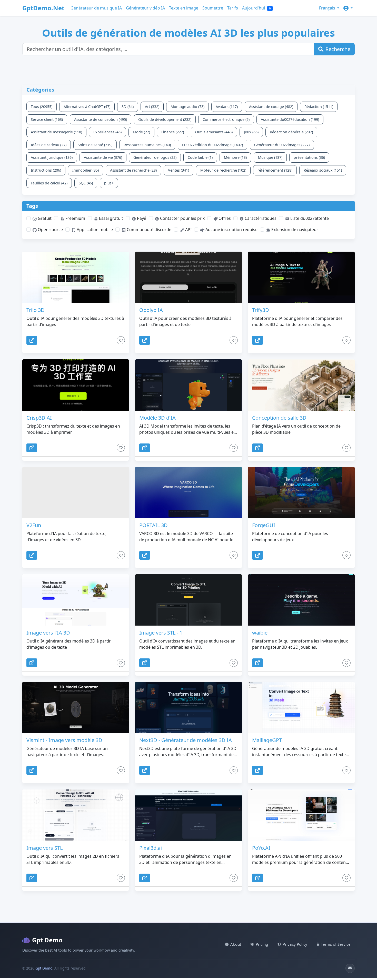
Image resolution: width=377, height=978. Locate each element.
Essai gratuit (110, 218)
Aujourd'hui (256, 8)
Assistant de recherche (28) (133, 170)
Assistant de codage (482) (271, 106)
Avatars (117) (227, 106)
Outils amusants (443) (214, 132)
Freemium (74, 218)
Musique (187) (270, 157)
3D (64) (128, 106)
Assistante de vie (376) (103, 157)
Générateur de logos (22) (154, 157)
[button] (348, 8)
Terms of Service (336, 944)
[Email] (350, 968)
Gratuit (44, 218)
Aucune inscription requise (230, 229)
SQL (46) (86, 183)
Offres (224, 218)
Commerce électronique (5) (226, 119)
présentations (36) (309, 157)
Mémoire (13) (235, 157)
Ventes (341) (178, 170)
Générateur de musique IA (96, 8)
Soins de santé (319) (95, 144)
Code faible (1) (200, 157)
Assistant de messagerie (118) (56, 132)
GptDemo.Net (43, 8)
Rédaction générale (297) (291, 132)
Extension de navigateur (294, 229)
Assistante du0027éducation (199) (290, 119)
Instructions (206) (46, 170)
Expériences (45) (107, 132)
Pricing (262, 944)
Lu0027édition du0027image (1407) (212, 144)
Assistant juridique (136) (52, 157)
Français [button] (327, 8)
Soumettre (212, 8)
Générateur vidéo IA (145, 8)
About (235, 944)
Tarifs (232, 8)
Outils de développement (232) (164, 119)
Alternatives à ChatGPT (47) (87, 106)
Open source (50, 229)
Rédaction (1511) (318, 106)
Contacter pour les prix (182, 218)
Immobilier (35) (85, 170)
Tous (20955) (41, 106)
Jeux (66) (251, 132)
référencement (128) (274, 170)
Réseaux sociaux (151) (323, 170)
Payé (141, 218)
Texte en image (183, 8)
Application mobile (94, 229)
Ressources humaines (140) (147, 144)
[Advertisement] (146, 73)
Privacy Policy (295, 944)
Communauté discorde (148, 229)
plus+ (109, 183)
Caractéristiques (260, 218)
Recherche (337, 49)
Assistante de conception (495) (100, 119)
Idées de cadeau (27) (48, 144)
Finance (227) (172, 132)
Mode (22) (141, 132)
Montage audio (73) (187, 106)
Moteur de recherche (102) (223, 170)
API (188, 229)
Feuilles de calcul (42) (49, 183)
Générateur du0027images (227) (282, 144)
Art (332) (152, 106)
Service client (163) (47, 119)
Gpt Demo (47, 940)
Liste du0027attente (309, 218)
